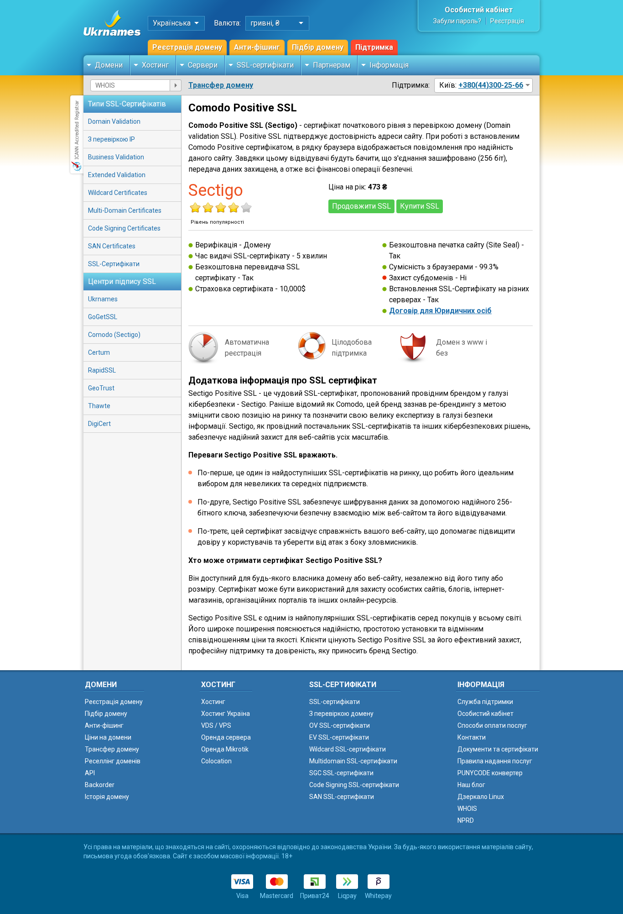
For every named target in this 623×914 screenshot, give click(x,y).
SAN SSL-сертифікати (341, 796)
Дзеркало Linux (480, 796)
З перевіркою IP (111, 139)
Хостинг (155, 65)
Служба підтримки (485, 701)
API (90, 773)
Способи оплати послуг (492, 725)
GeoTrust (101, 388)
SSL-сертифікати (265, 65)
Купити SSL (419, 206)
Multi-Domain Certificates (124, 210)
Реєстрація (507, 21)
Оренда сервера (226, 737)
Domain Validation (114, 121)
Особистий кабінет (479, 9)
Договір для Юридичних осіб (440, 310)
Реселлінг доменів (112, 761)
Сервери (203, 65)
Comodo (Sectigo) (114, 334)
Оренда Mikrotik (225, 749)
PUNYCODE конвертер (490, 773)
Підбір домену (317, 47)
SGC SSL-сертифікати (341, 773)
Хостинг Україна (225, 713)
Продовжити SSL (361, 206)
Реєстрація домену (187, 47)
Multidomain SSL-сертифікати (353, 761)
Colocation (216, 761)
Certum (99, 352)
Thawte (99, 406)
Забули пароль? (457, 21)
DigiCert (99, 423)
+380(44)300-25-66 (490, 85)
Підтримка (374, 47)
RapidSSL (102, 370)
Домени (109, 65)
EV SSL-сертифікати (339, 737)
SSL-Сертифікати (114, 264)
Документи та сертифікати (497, 749)
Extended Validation (116, 175)
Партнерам (331, 65)
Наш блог (471, 784)
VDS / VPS (216, 725)
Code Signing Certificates (124, 228)
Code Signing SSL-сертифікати (354, 784)
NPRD (465, 820)
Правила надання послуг (494, 761)
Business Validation (116, 157)
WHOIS (467, 808)
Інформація (389, 65)
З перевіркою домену (341, 713)
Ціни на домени (108, 737)
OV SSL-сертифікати (339, 725)
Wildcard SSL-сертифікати (347, 749)
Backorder (99, 784)
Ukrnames (103, 299)
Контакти (471, 737)
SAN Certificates (111, 246)
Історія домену (107, 796)
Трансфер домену (220, 85)
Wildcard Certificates (117, 192)
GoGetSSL (102, 316)
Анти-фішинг (257, 47)
